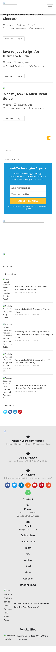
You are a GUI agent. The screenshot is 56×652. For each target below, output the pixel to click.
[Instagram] (48, 485)
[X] (5, 412)
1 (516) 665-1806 (32, 516)
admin (8, 25)
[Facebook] (10, 412)
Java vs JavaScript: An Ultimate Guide (21, 53)
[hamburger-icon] (50, 6)
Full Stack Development (16, 28)
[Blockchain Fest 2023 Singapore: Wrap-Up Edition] (8, 312)
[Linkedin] (21, 485)
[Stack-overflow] (28, 485)
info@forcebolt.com (28, 529)
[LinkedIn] (15, 412)
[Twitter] (14, 485)
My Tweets (7, 266)
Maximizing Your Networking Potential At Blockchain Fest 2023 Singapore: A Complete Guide (34, 334)
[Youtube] (35, 485)
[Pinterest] (20, 412)
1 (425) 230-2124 (30, 512)
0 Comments (38, 28)
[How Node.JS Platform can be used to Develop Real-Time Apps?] (8, 289)
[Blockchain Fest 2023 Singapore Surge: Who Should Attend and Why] (8, 363)
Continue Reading (15, 38)
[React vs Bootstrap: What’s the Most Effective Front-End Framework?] (8, 388)
